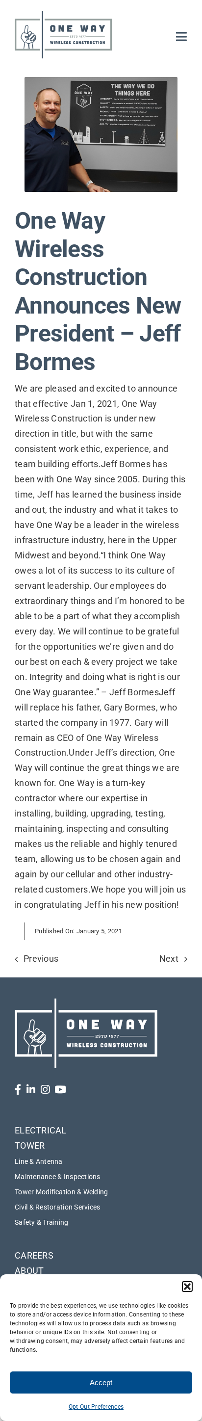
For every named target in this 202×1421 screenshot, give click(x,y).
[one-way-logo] (64, 14)
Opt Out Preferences (96, 1406)
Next (168, 958)
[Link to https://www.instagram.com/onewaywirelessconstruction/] (45, 1089)
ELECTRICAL (41, 1130)
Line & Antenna (39, 1161)
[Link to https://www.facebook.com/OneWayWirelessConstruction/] (18, 1089)
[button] (187, 1286)
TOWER (30, 1145)
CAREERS (34, 1255)
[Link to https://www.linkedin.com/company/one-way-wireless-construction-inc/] (30, 1089)
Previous (41, 958)
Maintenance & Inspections (58, 1177)
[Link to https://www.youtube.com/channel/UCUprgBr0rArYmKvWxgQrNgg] (60, 1089)
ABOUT (29, 1270)
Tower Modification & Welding (61, 1192)
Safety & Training (42, 1222)
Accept (101, 1382)
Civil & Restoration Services (58, 1207)
